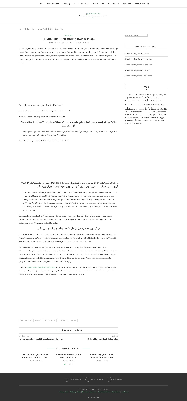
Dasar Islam (53, 4)
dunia (155, 101)
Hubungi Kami (75, 392)
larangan (155, 111)
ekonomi (164, 101)
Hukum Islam (98, 4)
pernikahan (159, 114)
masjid (140, 115)
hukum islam (50, 320)
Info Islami (113, 4)
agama (139, 94)
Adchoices (125, 392)
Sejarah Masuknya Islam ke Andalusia (138, 65)
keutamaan (136, 111)
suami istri (153, 120)
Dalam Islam (26, 320)
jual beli (62, 320)
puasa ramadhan (136, 118)
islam (163, 108)
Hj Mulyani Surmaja (64, 42)
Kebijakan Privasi (104, 392)
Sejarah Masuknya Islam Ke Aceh (137, 54)
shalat (137, 120)
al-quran (154, 94)
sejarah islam (129, 120)
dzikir (159, 101)
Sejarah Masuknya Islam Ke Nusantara (138, 76)
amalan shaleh (145, 97)
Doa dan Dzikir (81, 4)
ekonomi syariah (139, 105)
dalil (145, 100)
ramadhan (148, 117)
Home (40, 4)
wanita (138, 123)
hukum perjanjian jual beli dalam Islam (41, 267)
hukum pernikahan (138, 109)
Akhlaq (66, 4)
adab (126, 95)
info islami (152, 108)
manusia (133, 114)
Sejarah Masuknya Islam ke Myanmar (138, 59)
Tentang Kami (64, 392)
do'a (150, 100)
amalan (135, 98)
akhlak (145, 94)
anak (155, 98)
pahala (151, 115)
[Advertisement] (68, 84)
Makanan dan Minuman (134, 4)
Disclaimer (116, 392)
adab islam (131, 95)
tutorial (132, 123)
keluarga (128, 112)
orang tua (145, 115)
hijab (146, 104)
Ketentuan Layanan (89, 392)
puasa (127, 117)
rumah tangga (158, 118)
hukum (37, 320)
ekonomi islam (129, 105)
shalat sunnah (144, 120)
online (73, 320)
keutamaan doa (145, 112)
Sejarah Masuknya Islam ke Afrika (137, 70)
